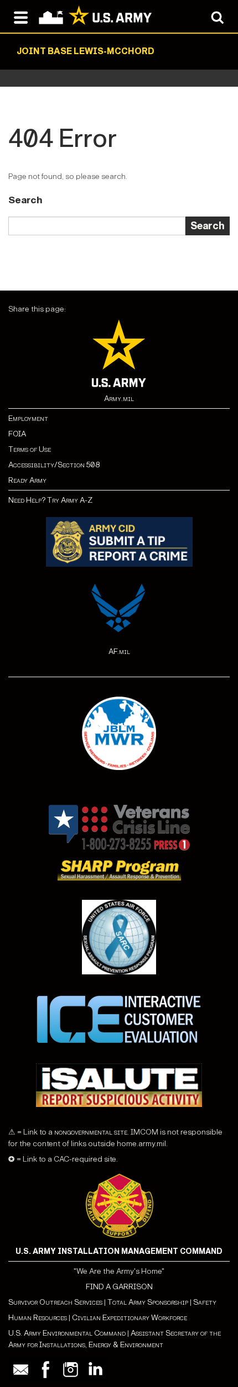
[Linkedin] (95, 1369)
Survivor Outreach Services (55, 1302)
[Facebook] (45, 1369)
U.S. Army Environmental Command (67, 1333)
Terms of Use (29, 449)
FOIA (17, 434)
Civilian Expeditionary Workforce (129, 1317)
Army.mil (119, 398)
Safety (204, 1302)
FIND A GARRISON (119, 1286)
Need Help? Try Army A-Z (50, 500)
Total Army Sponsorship (147, 1302)
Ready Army (27, 480)
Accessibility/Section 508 (54, 465)
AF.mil (119, 651)
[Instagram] (70, 1369)
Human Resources (37, 1317)
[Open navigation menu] (20, 16)
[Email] (20, 1369)
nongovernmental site (90, 1132)
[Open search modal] (217, 16)
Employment (28, 418)
